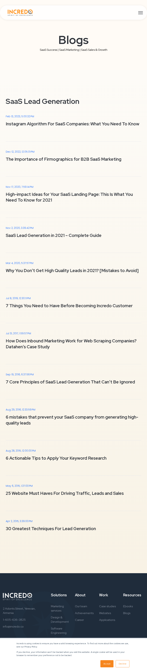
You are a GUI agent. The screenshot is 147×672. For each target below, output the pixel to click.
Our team (81, 606)
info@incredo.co (13, 626)
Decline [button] (122, 663)
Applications (107, 620)
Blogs (126, 613)
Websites (105, 613)
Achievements (84, 613)
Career (79, 620)
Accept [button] (106, 663)
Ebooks (128, 606)
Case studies (107, 606)
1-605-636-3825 (14, 620)
